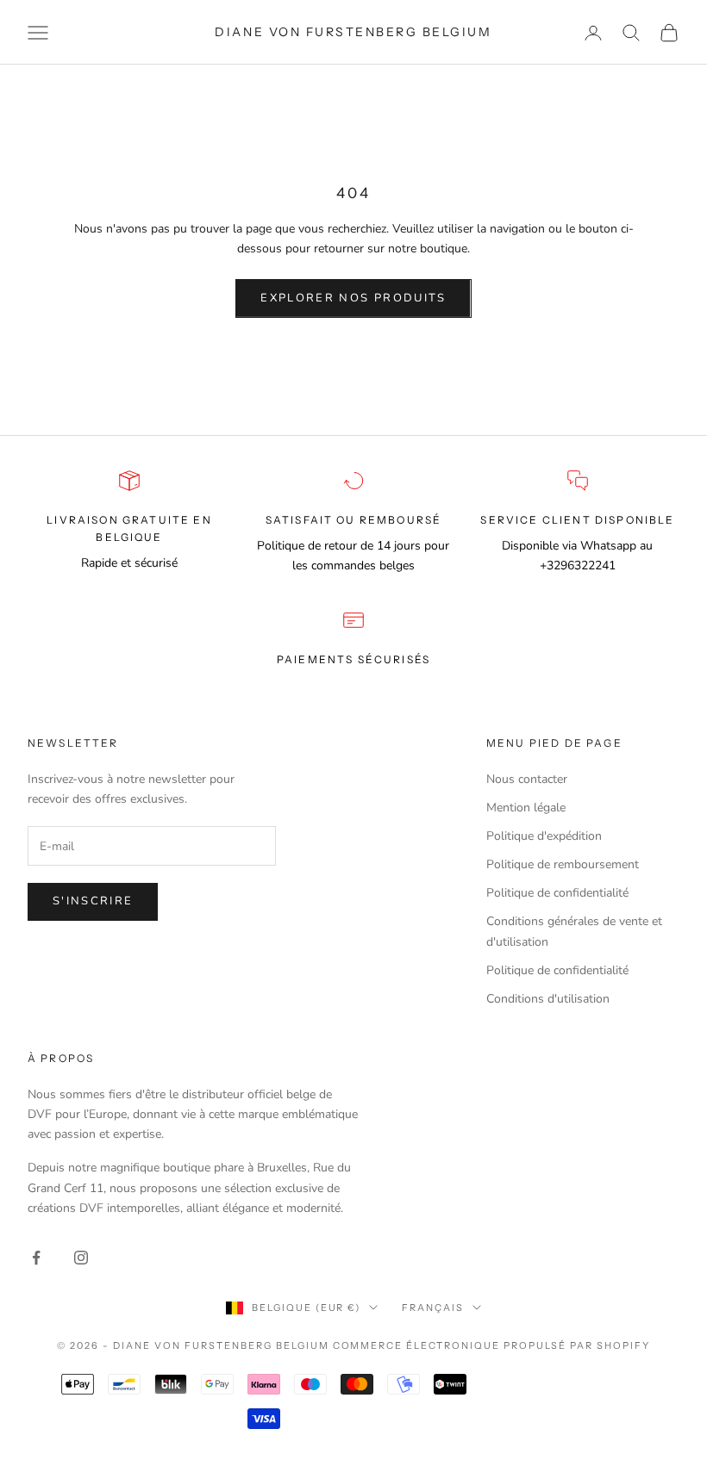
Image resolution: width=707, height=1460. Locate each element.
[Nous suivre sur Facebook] (36, 1257)
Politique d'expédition (544, 836)
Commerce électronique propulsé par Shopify (491, 1345)
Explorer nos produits (353, 298)
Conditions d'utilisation (548, 999)
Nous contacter (526, 779)
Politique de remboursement (562, 864)
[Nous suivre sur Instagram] (81, 1257)
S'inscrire (93, 901)
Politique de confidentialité (557, 893)
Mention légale (526, 807)
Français (433, 1308)
